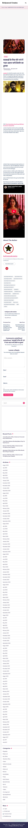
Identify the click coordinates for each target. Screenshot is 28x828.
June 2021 (5, 620)
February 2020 (6, 661)
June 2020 (5, 650)
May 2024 (5, 531)
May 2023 (5, 561)
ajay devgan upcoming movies (9, 285)
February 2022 (6, 600)
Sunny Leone (15, 302)
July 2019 (5, 678)
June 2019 (5, 681)
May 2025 (5, 500)
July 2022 (5, 587)
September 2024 (6, 521)
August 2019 (5, 676)
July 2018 (5, 709)
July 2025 (5, 495)
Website (5, 383)
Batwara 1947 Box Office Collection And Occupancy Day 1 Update (12, 455)
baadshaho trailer (7, 293)
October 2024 (6, 518)
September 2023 (6, 551)
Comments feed (7, 813)
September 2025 (6, 490)
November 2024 (6, 516)
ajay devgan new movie (18, 278)
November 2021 (6, 607)
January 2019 (6, 694)
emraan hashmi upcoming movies (10, 295)
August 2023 (6, 554)
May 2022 (5, 592)
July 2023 (5, 556)
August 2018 (5, 706)
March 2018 (5, 719)
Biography (5, 751)
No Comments (8, 69)
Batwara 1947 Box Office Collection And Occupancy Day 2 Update (12, 446)
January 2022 (6, 602)
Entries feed (7, 811)
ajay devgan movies (18, 276)
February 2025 (6, 508)
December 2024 (6, 513)
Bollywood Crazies (10, 3)
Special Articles (6, 781)
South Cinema (6, 779)
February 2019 (6, 691)
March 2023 (5, 566)
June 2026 (5, 470)
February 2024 (6, 539)
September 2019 (6, 673)
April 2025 (5, 503)
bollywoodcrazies (10, 256)
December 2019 (6, 666)
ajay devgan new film (8, 278)
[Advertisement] (14, 26)
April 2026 (5, 475)
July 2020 (5, 648)
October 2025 (6, 488)
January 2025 (6, 511)
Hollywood (5, 769)
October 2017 (6, 732)
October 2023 (6, 549)
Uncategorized (6, 792)
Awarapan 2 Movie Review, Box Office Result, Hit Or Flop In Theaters (13, 451)
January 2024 (6, 541)
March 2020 (5, 658)
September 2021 (6, 612)
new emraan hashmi (7, 302)
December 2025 (6, 483)
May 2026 (5, 472)
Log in (5, 808)
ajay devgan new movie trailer (9, 280)
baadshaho (16, 289)
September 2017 (6, 734)
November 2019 (6, 668)
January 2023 (6, 572)
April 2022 (5, 594)
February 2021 (6, 630)
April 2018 (5, 716)
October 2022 (6, 579)
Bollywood (5, 754)
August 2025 (6, 493)
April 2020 (5, 655)
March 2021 (5, 627)
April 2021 (5, 625)
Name (5, 370)
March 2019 (5, 689)
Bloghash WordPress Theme (16, 825)
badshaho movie (16, 293)
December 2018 (6, 696)
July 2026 (5, 467)
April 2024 (5, 533)
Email (5, 376)
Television (5, 787)
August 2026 (6, 465)
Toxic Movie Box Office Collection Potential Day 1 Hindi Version (13, 437)
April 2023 (5, 564)
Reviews (4, 771)
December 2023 (6, 544)
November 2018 (6, 699)
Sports (4, 784)
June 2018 (5, 711)
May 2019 (5, 683)
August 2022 (6, 584)
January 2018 (6, 724)
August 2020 (6, 645)
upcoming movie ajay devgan (9, 304)
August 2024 (6, 523)
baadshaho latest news (8, 291)
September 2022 (6, 582)
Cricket (4, 761)
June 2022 (5, 589)
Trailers (4, 789)
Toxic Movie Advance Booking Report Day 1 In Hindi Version (14, 442)
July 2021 (5, 617)
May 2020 (5, 653)
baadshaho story (18, 291)
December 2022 (6, 574)
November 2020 (6, 638)
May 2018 (5, 714)
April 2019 (5, 686)
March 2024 (5, 536)
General (4, 766)
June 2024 (5, 528)
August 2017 (5, 737)
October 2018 (6, 701)
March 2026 (5, 478)
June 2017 (5, 742)
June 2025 (5, 498)
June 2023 (5, 559)
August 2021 (5, 615)
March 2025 (5, 506)
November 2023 (6, 546)
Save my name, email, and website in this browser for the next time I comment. (13, 390)
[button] (8, 317)
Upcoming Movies (7, 794)
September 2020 (6, 643)
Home (3, 7)
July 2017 (5, 739)
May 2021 (5, 622)
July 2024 (5, 526)
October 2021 (6, 610)
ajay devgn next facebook (8, 287)
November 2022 (6, 577)
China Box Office (6, 759)
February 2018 (6, 722)
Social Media (5, 774)
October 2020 (6, 640)
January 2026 (6, 480)
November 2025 (6, 485)
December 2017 (6, 727)
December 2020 (6, 635)
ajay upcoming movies (8, 289)
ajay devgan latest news (8, 276)
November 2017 (6, 729)
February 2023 (6, 569)
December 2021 (6, 605)
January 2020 (6, 663)
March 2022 (5, 597)
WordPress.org (7, 816)
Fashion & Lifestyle (7, 764)
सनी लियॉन (5, 306)
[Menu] (25, 2)
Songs (6, 7)
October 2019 (6, 671)
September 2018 (6, 704)
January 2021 (6, 633)
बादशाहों (17, 304)
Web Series (5, 797)
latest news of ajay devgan (9, 300)
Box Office (5, 756)
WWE (4, 799)
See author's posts (9, 263)
